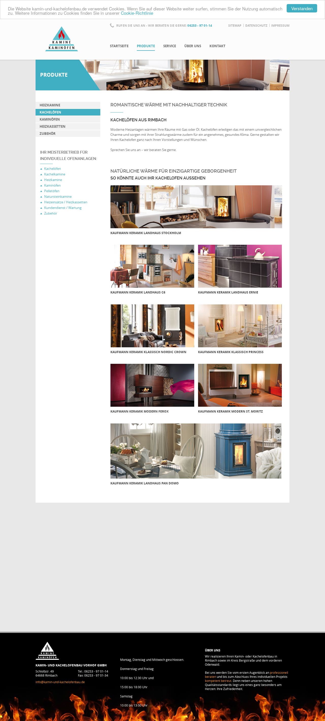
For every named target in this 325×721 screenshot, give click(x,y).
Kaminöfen (50, 119)
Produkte (146, 46)
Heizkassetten (53, 126)
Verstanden (302, 8)
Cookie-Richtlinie (137, 13)
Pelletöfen (51, 191)
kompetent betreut (218, 681)
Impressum (280, 25)
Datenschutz (256, 25)
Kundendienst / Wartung (63, 207)
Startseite (119, 46)
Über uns (192, 46)
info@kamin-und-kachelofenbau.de (60, 682)
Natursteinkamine (58, 196)
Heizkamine (50, 105)
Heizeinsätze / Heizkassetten (65, 202)
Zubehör (48, 133)
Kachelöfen (50, 112)
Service (169, 46)
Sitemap (234, 25)
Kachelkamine (54, 174)
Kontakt (217, 46)
